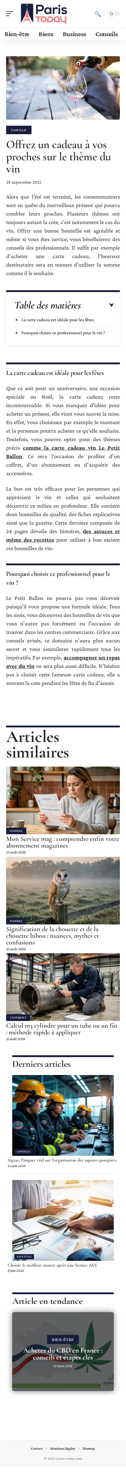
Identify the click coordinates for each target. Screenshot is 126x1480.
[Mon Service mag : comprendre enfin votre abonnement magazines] (63, 800)
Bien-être (24, 1256)
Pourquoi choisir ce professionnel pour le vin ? (63, 332)
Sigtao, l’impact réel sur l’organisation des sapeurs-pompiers (62, 1160)
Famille (19, 130)
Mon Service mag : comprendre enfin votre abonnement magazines (62, 842)
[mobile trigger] (11, 13)
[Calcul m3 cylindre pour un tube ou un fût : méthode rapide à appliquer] (63, 987)
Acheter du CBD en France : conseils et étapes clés (63, 1354)
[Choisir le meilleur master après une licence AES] (63, 1220)
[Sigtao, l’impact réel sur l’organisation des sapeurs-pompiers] (63, 1115)
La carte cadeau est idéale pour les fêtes (57, 319)
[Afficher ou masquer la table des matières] (97, 305)
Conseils (23, 1151)
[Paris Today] (44, 13)
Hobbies (16, 830)
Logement (18, 1017)
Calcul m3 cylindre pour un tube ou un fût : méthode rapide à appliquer (61, 1029)
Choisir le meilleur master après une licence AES (52, 1265)
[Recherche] (98, 14)
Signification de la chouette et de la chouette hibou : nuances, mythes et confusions (52, 935)
